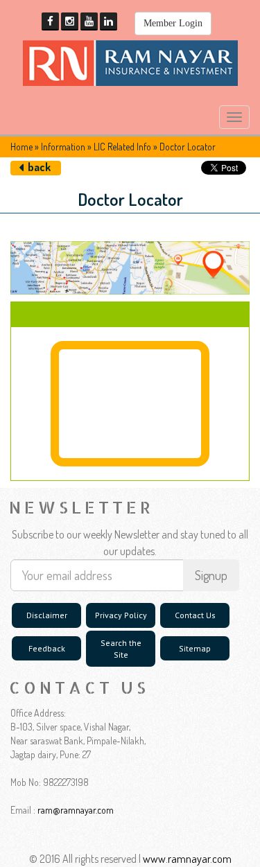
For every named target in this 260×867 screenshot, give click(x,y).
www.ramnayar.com (187, 859)
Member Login (173, 23)
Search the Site (121, 649)
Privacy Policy (121, 615)
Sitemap (195, 648)
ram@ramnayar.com (75, 810)
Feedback (46, 648)
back (39, 167)
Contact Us (195, 615)
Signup (211, 575)
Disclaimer (46, 615)
